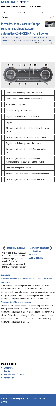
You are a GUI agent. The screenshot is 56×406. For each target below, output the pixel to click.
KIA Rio (7, 370)
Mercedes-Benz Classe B (10, 37)
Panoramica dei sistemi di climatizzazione (37, 40)
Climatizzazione (16, 40)
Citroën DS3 (9, 367)
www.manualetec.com (10, 398)
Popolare (22, 12)
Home (5, 12)
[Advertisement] (28, 53)
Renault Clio (9, 377)
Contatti (42, 12)
